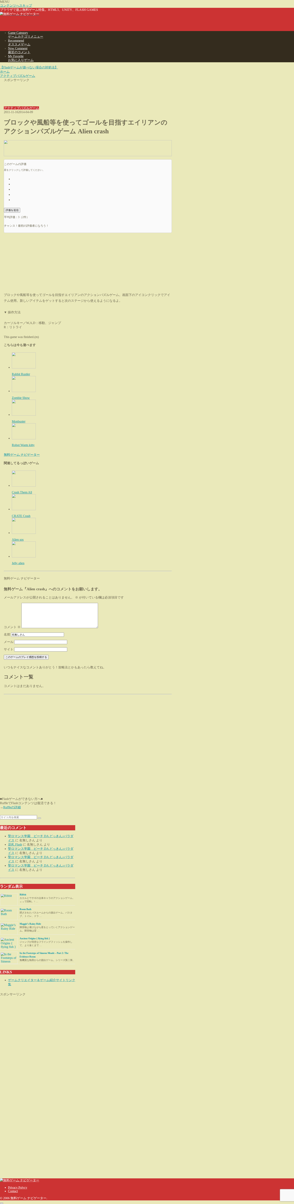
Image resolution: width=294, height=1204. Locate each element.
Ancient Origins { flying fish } (35, 938)
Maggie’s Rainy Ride (30, 923)
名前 (7, 634)
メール (8, 642)
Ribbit (23, 894)
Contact (13, 1191)
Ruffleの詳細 (12, 807)
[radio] (92, 178)
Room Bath (25, 909)
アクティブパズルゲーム (21, 108)
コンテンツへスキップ (16, 5)
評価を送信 (12, 210)
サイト (8, 649)
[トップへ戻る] (1, 1203)
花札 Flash (15, 844)
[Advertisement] (88, 91)
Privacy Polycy (17, 1187)
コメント (12, 627)
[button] (39, 818)
